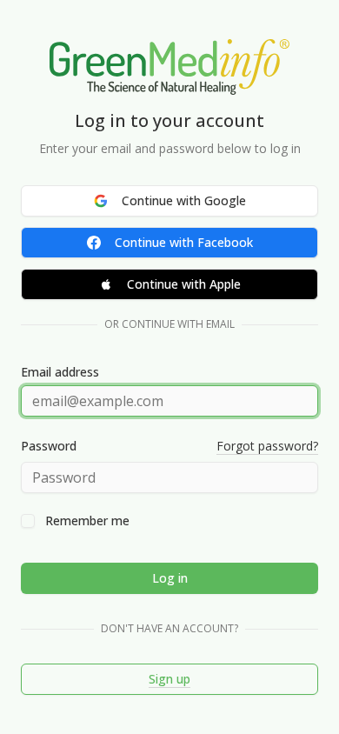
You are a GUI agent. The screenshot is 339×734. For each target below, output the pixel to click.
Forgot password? (267, 445)
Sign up (169, 679)
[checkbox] (28, 521)
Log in (170, 578)
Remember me (87, 521)
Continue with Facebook (184, 242)
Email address (60, 372)
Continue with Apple (184, 284)
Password (48, 446)
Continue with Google (184, 200)
